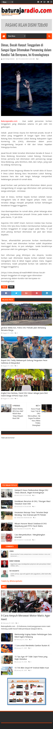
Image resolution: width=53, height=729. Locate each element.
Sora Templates (22, 726)
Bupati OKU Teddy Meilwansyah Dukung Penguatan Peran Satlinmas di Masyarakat (24, 361)
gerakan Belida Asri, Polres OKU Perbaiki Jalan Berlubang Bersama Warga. (23, 329)
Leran (11, 551)
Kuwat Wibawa (14, 561)
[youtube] (48, 2)
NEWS (11, 287)
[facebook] (38, 2)
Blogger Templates (37, 726)
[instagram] (51, 2)
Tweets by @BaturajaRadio (11, 581)
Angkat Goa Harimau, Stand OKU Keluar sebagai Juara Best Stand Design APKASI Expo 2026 (24, 394)
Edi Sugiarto (14, 571)
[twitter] (41, 2)
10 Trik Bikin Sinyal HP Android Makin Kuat (32, 668)
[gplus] (44, 2)
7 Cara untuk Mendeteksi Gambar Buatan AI (32, 645)
